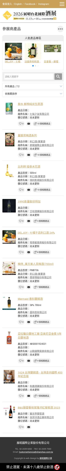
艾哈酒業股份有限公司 (42, 211)
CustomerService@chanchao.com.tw (36, 452)
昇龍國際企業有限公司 (42, 145)
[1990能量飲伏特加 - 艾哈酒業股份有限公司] (9, 205)
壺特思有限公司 (38, 312)
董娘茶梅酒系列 (27, 135)
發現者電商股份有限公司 (43, 242)
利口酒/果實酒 (37, 141)
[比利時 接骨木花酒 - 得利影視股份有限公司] (9, 171)
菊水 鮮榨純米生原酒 (30, 104)
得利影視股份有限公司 (42, 180)
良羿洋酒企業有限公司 (42, 417)
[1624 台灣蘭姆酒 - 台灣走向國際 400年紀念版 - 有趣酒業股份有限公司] (9, 376)
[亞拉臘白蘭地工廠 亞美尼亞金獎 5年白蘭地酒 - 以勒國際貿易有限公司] (9, 338)
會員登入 (7, 4)
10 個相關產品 (43, 123)
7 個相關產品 (43, 287)
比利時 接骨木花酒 (29, 166)
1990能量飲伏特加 (29, 201)
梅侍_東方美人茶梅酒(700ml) (36, 264)
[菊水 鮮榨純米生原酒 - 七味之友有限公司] (9, 108)
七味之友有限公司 (39, 114)
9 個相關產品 (43, 361)
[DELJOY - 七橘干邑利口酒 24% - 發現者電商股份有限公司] (9, 237)
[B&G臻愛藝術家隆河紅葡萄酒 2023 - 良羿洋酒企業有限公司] (9, 412)
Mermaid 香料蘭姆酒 (30, 298)
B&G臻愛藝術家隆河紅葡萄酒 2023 (39, 407)
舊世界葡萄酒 (37, 413)
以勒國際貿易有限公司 (42, 351)
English (18, 4)
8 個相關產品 (43, 252)
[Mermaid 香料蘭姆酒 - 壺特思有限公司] (9, 303)
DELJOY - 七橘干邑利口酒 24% (36, 232)
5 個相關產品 (43, 221)
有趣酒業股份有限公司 (42, 386)
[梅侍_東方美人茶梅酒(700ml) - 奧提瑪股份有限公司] (9, 268)
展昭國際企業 (46, 458)
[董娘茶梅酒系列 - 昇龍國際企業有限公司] (9, 139)
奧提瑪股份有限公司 (40, 277)
